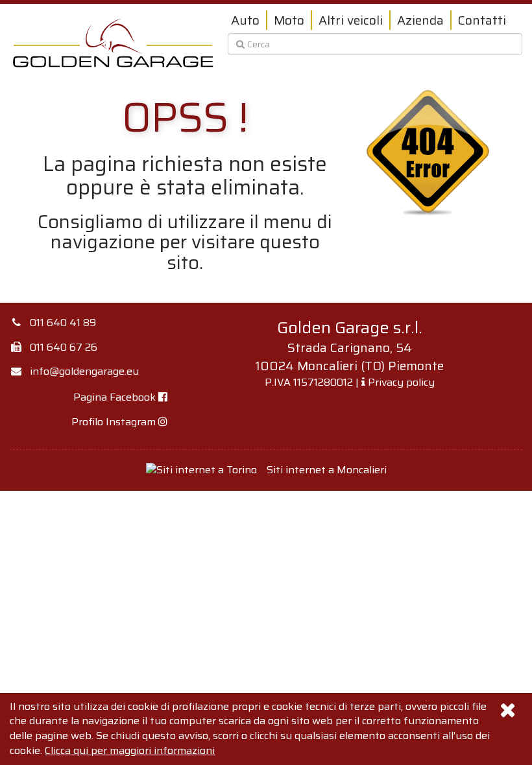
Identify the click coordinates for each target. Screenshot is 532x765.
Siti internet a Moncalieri (327, 470)
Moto (289, 20)
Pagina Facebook (115, 397)
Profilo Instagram (114, 422)
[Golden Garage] (113, 43)
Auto (245, 20)
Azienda (420, 20)
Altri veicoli (351, 20)
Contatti (482, 20)
